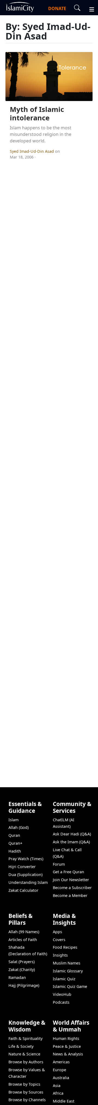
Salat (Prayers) (21, 961)
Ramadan (17, 977)
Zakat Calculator (23, 890)
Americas (61, 1061)
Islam (13, 819)
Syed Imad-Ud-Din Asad (32, 151)
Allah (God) (18, 827)
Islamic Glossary (68, 970)
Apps (57, 931)
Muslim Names (66, 963)
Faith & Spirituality (25, 1038)
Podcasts (61, 1002)
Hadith (14, 851)
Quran (14, 835)
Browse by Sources (25, 1092)
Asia (56, 1085)
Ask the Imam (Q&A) (71, 841)
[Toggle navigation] (89, 8)
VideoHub (62, 994)
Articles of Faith (22, 939)
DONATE (57, 8)
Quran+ (15, 843)
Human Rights (66, 1038)
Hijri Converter (22, 866)
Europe (59, 1069)
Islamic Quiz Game (70, 986)
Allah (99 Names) (23, 931)
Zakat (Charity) (21, 969)
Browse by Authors (25, 1061)
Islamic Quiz (64, 978)
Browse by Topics (24, 1084)
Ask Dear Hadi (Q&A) (72, 834)
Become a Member (70, 895)
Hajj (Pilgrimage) (23, 985)
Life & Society (20, 1046)
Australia (61, 1077)
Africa (58, 1093)
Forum (59, 864)
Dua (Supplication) (25, 874)
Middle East (63, 1101)
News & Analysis (68, 1054)
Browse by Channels (27, 1099)
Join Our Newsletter (71, 879)
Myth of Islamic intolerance (37, 114)
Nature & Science (24, 1054)
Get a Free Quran (68, 871)
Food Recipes (65, 947)
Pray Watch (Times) (25, 858)
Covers (59, 939)
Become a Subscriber (72, 887)
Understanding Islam (28, 882)
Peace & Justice (67, 1046)
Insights (60, 955)
